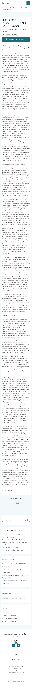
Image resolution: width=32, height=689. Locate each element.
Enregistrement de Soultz (16, 666)
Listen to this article (11, 34)
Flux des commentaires (9, 618)
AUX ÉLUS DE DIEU (16, 550)
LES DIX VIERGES (18, 540)
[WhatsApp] (18, 645)
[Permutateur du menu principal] (28, 3)
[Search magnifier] (28, 520)
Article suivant (16, 503)
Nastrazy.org (16, 664)
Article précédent (16, 498)
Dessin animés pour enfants (16, 672)
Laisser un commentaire (10, 29)
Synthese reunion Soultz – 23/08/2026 (14, 564)
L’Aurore (16, 670)
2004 (20, 29)
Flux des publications (9, 615)
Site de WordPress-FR (9, 621)
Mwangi (4, 550)
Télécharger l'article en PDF (16, 40)
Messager (26, 29)
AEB (16, 654)
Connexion (5, 613)
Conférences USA (16, 668)
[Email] (13, 645)
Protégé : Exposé (7, 567)
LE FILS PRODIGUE (17, 547)
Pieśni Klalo (16, 663)
